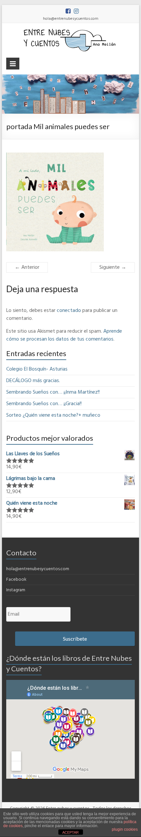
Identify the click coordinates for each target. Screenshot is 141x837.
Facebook (16, 579)
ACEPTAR (70, 832)
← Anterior (27, 267)
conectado (69, 310)
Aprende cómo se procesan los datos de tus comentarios (64, 335)
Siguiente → (112, 267)
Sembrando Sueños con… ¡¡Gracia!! (44, 404)
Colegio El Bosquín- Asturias (37, 369)
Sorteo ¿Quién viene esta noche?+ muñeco (53, 415)
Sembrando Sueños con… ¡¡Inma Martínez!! (53, 392)
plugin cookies (125, 829)
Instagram (15, 590)
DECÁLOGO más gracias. (33, 381)
